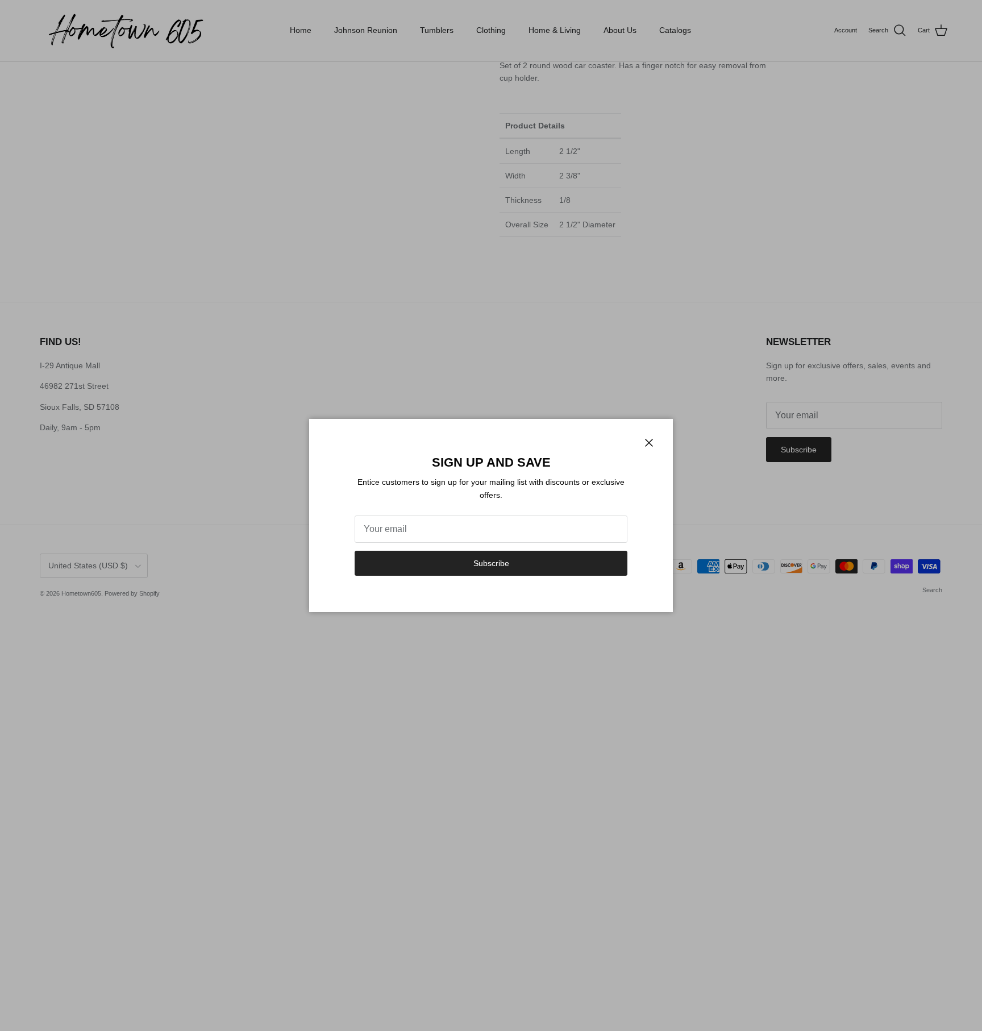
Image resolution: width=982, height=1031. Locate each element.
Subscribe (491, 563)
